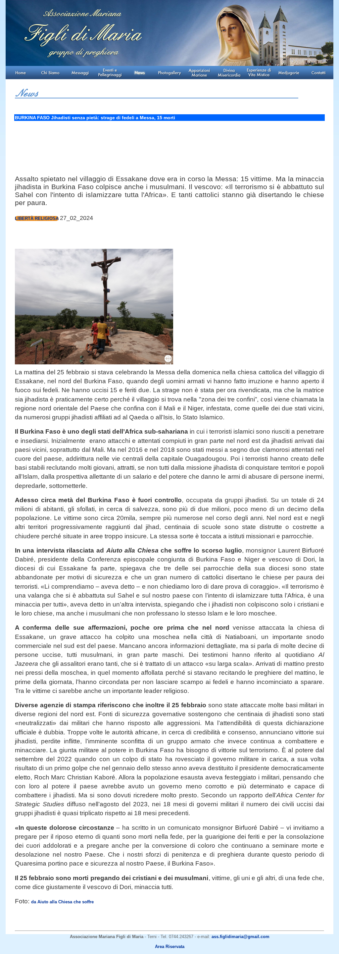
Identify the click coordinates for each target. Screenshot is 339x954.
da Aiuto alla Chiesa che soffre (62, 901)
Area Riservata (169, 946)
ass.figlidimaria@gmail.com (240, 936)
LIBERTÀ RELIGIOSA (37, 218)
